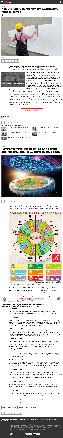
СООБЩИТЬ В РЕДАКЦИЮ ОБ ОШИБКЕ (18, 421)
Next (59, 298)
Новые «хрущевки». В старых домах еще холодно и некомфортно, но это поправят (48, 133)
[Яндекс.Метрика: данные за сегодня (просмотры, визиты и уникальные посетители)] (18, 433)
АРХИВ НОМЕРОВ (13, 419)
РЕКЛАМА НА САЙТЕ (23, 419)
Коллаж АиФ (28, 284)
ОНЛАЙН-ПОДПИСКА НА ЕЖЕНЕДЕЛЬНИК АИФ (50, 419)
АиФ (2, 57)
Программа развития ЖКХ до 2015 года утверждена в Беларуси (17, 133)
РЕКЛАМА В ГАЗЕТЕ (33, 419)
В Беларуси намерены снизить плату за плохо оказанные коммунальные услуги (19, 138)
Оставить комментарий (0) (31, 110)
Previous (5, 298)
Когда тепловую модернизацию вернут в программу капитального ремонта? (48, 128)
